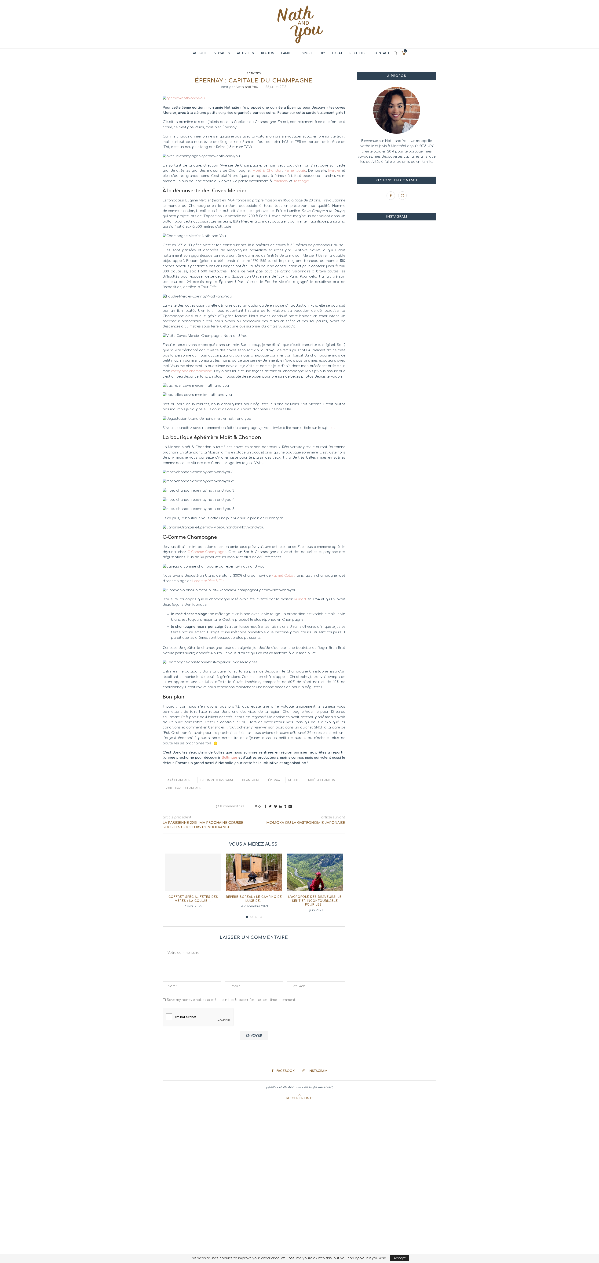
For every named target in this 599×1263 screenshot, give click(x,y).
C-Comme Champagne (206, 552)
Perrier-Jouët (295, 170)
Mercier (334, 170)
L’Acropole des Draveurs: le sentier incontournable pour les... (315, 900)
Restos (267, 53)
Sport (307, 53)
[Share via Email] (290, 806)
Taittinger (301, 181)
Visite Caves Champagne (184, 788)
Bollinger (229, 757)
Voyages (222, 53)
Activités (245, 53)
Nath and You (247, 87)
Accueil (200, 53)
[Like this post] (259, 806)
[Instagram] (402, 195)
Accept (400, 1258)
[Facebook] (391, 195)
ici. (333, 428)
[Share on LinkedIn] (280, 806)
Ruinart (300, 599)
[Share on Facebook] (265, 806)
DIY (322, 53)
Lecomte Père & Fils (208, 581)
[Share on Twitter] (270, 806)
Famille (288, 53)
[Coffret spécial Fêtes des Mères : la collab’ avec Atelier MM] (193, 872)
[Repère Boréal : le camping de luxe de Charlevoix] (254, 872)
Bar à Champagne (179, 780)
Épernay (274, 780)
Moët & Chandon (267, 170)
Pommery (280, 181)
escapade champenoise (191, 371)
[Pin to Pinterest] (275, 806)
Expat (337, 53)
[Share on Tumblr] (285, 806)
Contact (382, 53)
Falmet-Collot (283, 575)
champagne (251, 780)
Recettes (358, 53)
